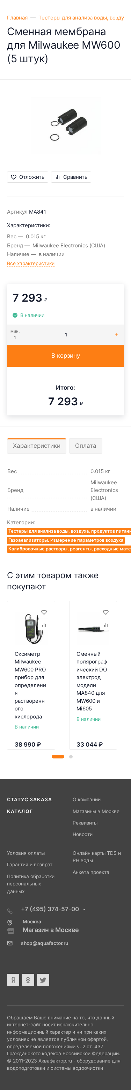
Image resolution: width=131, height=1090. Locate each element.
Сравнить (75, 177)
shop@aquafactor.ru (44, 943)
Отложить (31, 177)
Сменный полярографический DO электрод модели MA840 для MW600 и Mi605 (92, 681)
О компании (87, 799)
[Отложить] (43, 612)
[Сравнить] (43, 624)
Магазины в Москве (96, 811)
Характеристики (36, 445)
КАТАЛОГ (20, 811)
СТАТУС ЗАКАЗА (29, 799)
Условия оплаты (26, 853)
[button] (58, 756)
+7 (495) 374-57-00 (50, 909)
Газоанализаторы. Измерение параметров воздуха (65, 540)
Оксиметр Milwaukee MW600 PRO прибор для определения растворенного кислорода (30, 685)
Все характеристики (30, 263)
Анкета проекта (91, 872)
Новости (83, 834)
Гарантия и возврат (29, 864)
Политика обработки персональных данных (30, 884)
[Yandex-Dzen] (13, 980)
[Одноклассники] (28, 980)
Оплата (85, 445)
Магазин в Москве (51, 929)
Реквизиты (85, 823)
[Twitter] (43, 980)
